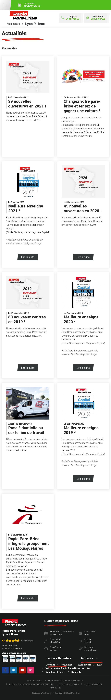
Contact (50, 664)
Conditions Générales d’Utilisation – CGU (66, 681)
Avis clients (84, 664)
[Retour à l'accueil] (14, 622)
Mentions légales (34, 681)
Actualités (66, 664)
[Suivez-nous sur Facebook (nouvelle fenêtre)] (6, 670)
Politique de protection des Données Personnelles (31, 684)
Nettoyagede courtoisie (90, 648)
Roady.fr (76, 672)
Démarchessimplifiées (55, 640)
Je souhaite (98, 17)
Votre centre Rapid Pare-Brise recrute (68, 668)
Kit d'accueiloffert (89, 633)
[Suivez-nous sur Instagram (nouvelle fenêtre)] (31, 670)
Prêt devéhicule (88, 640)
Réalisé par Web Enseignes (42, 693)
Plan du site (55, 688)
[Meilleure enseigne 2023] (32, 658)
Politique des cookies (69, 684)
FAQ (99, 664)
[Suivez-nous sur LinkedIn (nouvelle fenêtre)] (14, 670)
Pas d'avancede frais (56, 648)
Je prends (32, 5)
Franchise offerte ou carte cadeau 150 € (62, 633)
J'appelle (72, 17)
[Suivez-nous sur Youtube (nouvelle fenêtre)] (23, 670)
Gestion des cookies (93, 684)
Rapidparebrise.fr (56, 672)
